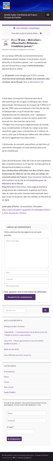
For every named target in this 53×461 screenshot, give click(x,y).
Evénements (30, 49)
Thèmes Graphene (24, 458)
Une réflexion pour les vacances (17, 355)
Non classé (8, 387)
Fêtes (6, 377)
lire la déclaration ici (33, 82)
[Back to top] (46, 454)
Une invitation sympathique (28, 28)
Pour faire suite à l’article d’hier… (25, 33)
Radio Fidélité (9, 392)
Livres (6, 382)
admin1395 (8, 49)
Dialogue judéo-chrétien (14, 326)
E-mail (10, 427)
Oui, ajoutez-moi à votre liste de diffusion (25, 291)
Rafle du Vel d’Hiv (11, 349)
